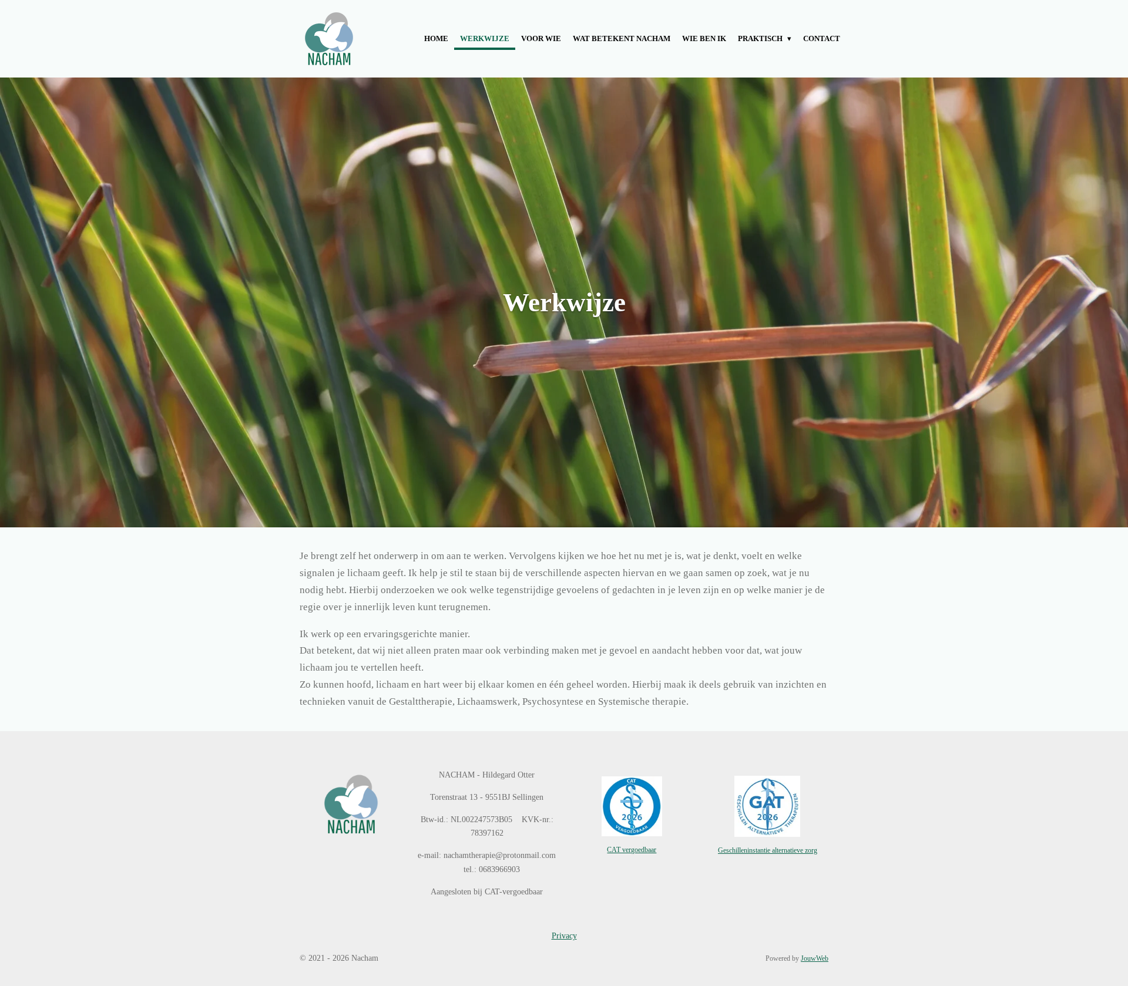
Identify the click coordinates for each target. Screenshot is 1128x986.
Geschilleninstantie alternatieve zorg (767, 850)
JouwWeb (814, 959)
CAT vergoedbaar (631, 850)
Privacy (564, 935)
